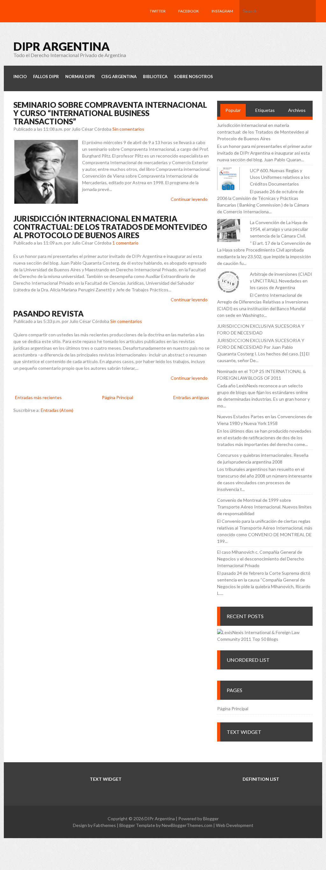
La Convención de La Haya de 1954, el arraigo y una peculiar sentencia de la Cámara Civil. (279, 229)
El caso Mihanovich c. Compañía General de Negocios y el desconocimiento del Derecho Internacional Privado (260, 558)
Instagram (222, 11)
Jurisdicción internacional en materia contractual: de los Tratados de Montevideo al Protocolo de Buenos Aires (110, 227)
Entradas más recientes (38, 397)
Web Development (234, 825)
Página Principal (117, 397)
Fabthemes (105, 825)
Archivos (297, 110)
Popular (233, 110)
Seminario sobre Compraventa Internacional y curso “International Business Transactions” (110, 113)
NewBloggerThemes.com (187, 825)
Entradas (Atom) (57, 410)
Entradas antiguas (191, 397)
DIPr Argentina (61, 46)
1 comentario (125, 242)
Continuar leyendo (189, 199)
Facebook (188, 11)
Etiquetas (265, 110)
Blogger (211, 818)
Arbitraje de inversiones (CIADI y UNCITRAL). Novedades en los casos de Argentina (281, 280)
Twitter (158, 11)
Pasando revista (48, 313)
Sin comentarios (128, 129)
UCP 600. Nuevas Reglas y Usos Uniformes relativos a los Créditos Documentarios (280, 177)
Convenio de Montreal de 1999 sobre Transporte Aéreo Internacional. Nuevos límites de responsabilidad (264, 506)
